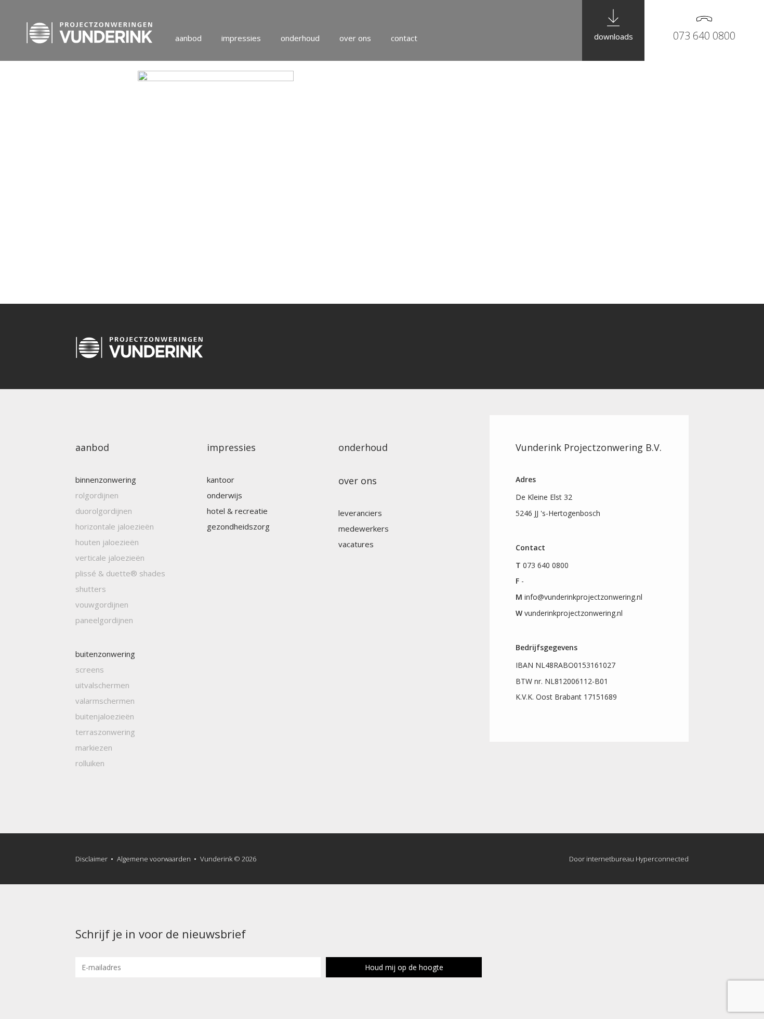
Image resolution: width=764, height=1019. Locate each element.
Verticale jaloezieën (109, 557)
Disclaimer (91, 858)
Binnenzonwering (105, 479)
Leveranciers (360, 513)
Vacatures (356, 544)
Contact (404, 38)
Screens (89, 669)
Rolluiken (89, 763)
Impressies (241, 38)
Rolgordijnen (96, 495)
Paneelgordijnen (104, 620)
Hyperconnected (662, 858)
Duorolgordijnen (103, 511)
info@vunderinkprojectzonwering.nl (583, 597)
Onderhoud (300, 38)
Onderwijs (224, 495)
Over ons (355, 38)
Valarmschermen (105, 700)
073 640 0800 (704, 36)
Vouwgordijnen (101, 604)
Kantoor (220, 479)
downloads (613, 36)
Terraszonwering (105, 732)
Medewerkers (363, 528)
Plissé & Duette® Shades (120, 573)
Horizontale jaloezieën (114, 526)
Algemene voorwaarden (154, 858)
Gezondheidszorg (238, 526)
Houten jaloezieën (107, 542)
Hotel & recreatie (237, 511)
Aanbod (188, 38)
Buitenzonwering (105, 654)
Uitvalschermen (102, 685)
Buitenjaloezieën (104, 716)
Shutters (90, 589)
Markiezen (93, 747)
